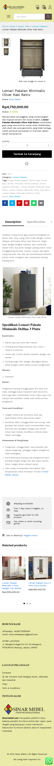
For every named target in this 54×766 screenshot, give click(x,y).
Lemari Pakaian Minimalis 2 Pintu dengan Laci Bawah (11, 585)
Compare (6, 673)
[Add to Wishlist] (27, 164)
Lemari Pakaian (19, 177)
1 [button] (24, 603)
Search (48, 17)
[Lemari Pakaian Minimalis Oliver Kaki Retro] (5, 203)
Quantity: (6, 141)
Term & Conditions (11, 688)
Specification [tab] (36, 221)
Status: (5, 112)
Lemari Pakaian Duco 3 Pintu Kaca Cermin (40, 584)
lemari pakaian (32, 183)
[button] (6, 578)
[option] (14, 577)
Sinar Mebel (15, 99)
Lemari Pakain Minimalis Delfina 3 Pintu (21, 193)
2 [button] (27, 603)
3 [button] (30, 603)
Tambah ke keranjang (27, 153)
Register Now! (30, 535)
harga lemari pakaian (18, 180)
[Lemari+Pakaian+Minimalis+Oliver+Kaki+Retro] (12, 203)
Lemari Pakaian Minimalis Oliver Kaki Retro (29, 190)
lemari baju (34, 180)
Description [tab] (13, 221)
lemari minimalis (15, 183)
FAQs (4, 684)
